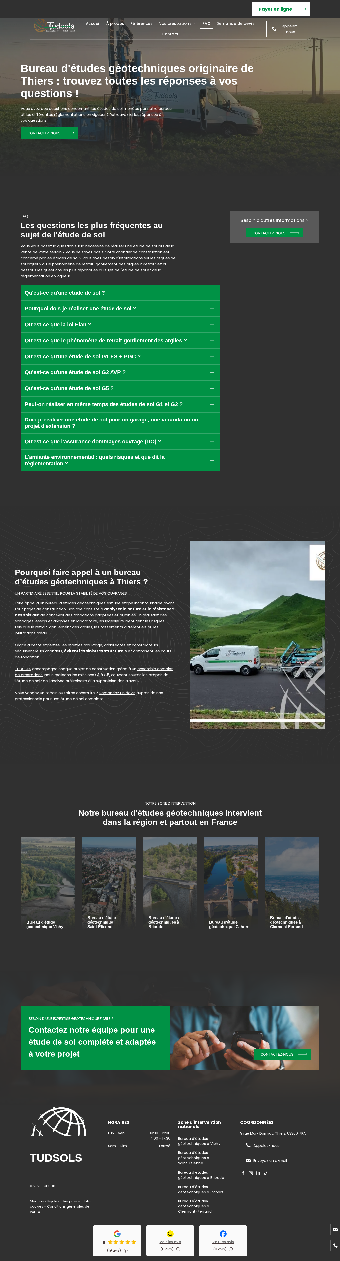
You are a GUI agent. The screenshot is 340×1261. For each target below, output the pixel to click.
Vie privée (71, 1201)
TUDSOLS (23, 668)
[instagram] (251, 1174)
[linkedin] (258, 1174)
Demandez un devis (117, 692)
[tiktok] (266, 1174)
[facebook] (243, 1174)
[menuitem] (93, 23)
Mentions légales (44, 1201)
